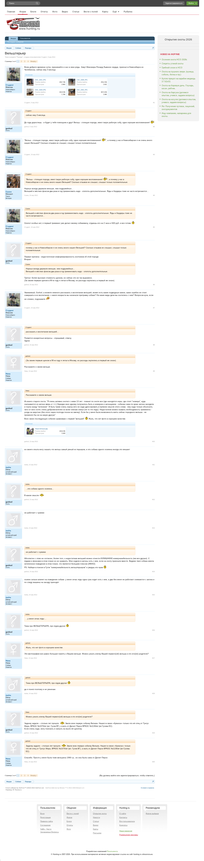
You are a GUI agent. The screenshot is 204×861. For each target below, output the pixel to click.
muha (8, 467)
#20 (153, 762)
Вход (42, 814)
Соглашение (45, 825)
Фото (54, 11)
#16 (153, 630)
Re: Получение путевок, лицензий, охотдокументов (178, 107)
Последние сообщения (15, 42)
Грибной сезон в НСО (172, 67)
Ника (8, 374)
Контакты (123, 817)
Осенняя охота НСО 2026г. (174, 59)
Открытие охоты (100, 814)
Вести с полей (91, 11)
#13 (153, 528)
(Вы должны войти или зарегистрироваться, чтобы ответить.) (127, 775)
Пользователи (25, 38)
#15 (153, 595)
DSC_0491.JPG (82, 90)
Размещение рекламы (128, 835)
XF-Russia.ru (17, 790)
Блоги (33, 11)
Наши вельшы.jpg (41, 429)
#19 (153, 733)
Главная (11, 11)
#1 (154, 102)
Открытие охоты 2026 (178, 39)
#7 (154, 308)
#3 (154, 154)
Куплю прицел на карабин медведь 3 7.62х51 (178, 80)
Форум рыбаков (152, 814)
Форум (22, 11)
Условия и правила (147, 788)
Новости (96, 817)
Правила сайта (46, 821)
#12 (153, 499)
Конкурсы (123, 825)
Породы (19, 57)
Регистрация (45, 817)
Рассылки (97, 833)
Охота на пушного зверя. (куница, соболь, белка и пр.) (178, 73)
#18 (153, 693)
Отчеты (44, 11)
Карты (105, 11)
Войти (191, 3)
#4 (154, 195)
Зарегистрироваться (173, 3)
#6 (154, 284)
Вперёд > (34, 61)
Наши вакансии (125, 831)
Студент (44, 57)
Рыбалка (128, 11)
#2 (154, 126)
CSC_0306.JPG (82, 80)
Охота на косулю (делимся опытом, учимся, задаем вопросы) (179, 100)
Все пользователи (127, 821)
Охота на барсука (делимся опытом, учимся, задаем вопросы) (178, 93)
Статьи (75, 11)
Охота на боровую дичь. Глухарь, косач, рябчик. (178, 87)
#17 (153, 658)
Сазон (9, 192)
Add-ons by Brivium (65, 788)
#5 (154, 227)
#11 (153, 464)
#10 (153, 441)
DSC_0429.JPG (40, 90)
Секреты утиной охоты (172, 63)
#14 (153, 571)
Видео (65, 11)
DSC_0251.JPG (40, 80)
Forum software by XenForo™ (25, 788)
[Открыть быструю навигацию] (153, 48)
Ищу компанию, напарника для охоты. (176, 114)
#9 (154, 371)
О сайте (122, 814)
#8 (154, 345)
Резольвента (112, 851)
